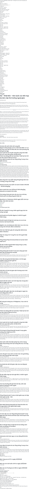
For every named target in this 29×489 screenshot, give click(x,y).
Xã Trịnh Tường (11, 175)
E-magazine (2, 87)
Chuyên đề (2, 91)
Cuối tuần (2, 44)
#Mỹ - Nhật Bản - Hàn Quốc (5, 137)
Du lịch (1, 30)
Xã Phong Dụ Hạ (8, 169)
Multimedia (2, 83)
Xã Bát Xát (25, 175)
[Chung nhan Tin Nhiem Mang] (6, 488)
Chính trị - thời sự (3, 7)
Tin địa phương (3, 164)
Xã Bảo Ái (9, 172)
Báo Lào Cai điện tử (3, 3)
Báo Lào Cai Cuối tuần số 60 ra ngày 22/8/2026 (13, 463)
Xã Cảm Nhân (19, 171)
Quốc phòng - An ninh (4, 10)
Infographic (2, 89)
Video (1, 84)
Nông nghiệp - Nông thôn (5, 13)
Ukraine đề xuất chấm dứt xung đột (10, 146)
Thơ (0, 67)
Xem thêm (2, 453)
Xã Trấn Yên (13, 172)
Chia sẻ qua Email (23, 102)
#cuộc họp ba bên (14, 137)
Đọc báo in (2, 41)
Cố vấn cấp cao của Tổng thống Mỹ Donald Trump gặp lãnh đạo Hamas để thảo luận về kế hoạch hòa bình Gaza (14, 415)
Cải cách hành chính (4, 23)
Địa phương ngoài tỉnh (4, 166)
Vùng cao (2, 42)
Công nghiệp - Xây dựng (4, 16)
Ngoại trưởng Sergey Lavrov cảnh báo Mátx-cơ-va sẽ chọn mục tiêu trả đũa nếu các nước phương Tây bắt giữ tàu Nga (14, 149)
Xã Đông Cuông (25, 169)
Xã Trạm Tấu (13, 167)
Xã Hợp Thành (16, 173)
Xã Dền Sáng (26, 174)
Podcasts (1, 88)
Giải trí (1, 29)
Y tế (0, 21)
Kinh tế (1, 12)
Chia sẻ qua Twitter (12, 102)
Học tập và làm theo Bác (4, 9)
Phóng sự (1, 37)
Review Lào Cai (3, 40)
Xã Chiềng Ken (21, 176)
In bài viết (18, 102)
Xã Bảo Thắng (5, 174)
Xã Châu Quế (14, 169)
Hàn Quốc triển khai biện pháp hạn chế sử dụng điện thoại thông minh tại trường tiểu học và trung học (14, 343)
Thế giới (1, 36)
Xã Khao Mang (21, 166)
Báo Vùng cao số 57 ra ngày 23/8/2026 (11, 459)
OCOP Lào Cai (2, 14)
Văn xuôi (1, 66)
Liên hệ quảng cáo (23, 0)
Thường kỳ (2, 43)
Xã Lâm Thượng (18, 170)
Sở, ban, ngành (11, 166)
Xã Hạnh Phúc (18, 167)
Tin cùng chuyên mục (5, 247)
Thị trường (2, 18)
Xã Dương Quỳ (15, 176)
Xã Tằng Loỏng (11, 174)
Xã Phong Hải (21, 173)
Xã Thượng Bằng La (19, 168)
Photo (1, 85)
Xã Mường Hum (21, 174)
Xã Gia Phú (16, 174)
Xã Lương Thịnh (25, 172)
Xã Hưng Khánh (19, 172)
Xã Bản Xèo (21, 175)
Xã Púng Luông (5, 167)
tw (3, 474)
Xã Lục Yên (23, 170)
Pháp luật (2, 31)
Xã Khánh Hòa (4, 171)
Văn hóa (1, 25)
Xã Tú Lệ (9, 167)
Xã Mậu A (5, 170)
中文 (3, 1)
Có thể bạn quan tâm (5, 207)
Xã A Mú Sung (5, 175)
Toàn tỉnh (16, 166)
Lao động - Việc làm (4, 22)
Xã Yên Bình (5, 172)
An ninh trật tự (2, 32)
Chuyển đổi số (2, 39)
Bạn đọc (1, 24)
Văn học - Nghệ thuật (4, 26)
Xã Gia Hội (4, 168)
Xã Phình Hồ (23, 167)
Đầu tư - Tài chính (3, 17)
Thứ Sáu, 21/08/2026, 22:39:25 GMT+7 (6, 0)
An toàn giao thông (3, 34)
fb (0, 2)
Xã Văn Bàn (10, 176)
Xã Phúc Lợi (9, 171)
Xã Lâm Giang (19, 169)
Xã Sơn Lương (8, 168)
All (0, 45)
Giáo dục (1, 20)
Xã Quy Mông (6, 173)
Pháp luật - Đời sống (4, 33)
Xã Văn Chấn (13, 168)
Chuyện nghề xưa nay (4, 28)
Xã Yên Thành (24, 171)
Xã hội (1, 19)
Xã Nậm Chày (16, 175)
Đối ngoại (2, 11)
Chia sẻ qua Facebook (4, 102)
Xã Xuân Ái (9, 170)
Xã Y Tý (1, 175)
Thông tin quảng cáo (4, 90)
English (1, 1)
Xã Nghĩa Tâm (2, 169)
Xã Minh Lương (26, 176)
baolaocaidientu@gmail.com (7, 480)
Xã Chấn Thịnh (25, 168)
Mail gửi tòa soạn (16, 0)
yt (1, 2)
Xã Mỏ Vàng (13, 170)
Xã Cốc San (11, 173)
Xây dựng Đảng (3, 8)
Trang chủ (2, 6)
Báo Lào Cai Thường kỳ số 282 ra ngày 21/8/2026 (13, 468)
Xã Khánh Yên (5, 176)
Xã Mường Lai (14, 171)
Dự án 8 (1, 92)
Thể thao (1, 35)
